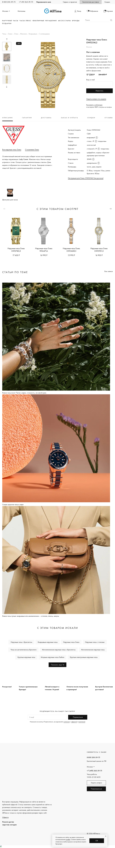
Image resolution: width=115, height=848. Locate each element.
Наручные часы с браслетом (21, 642)
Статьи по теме (15, 272)
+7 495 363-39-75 (26, 2)
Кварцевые (33, 34)
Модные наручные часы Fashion (52, 657)
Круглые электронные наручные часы (83, 657)
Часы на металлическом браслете (23, 649)
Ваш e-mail (90, 80)
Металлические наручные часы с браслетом (58, 649)
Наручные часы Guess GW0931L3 (99, 249)
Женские (23, 34)
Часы (4, 34)
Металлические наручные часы (93, 649)
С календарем (44, 34)
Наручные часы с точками (94, 642)
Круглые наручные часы (26, 657)
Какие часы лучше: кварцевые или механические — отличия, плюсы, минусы (30, 616)
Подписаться (78, 717)
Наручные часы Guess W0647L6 (43, 249)
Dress (16, 34)
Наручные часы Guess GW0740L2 (16, 249)
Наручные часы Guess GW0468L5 (71, 249)
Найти (111, 20)
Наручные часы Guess (71, 642)
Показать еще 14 (57, 665)
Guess (10, 34)
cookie (68, 839)
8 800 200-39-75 (8, 2)
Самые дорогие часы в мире (12, 504)
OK (96, 840)
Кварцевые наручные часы (48, 642)
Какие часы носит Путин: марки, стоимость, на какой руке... (24, 393)
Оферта (5, 817)
